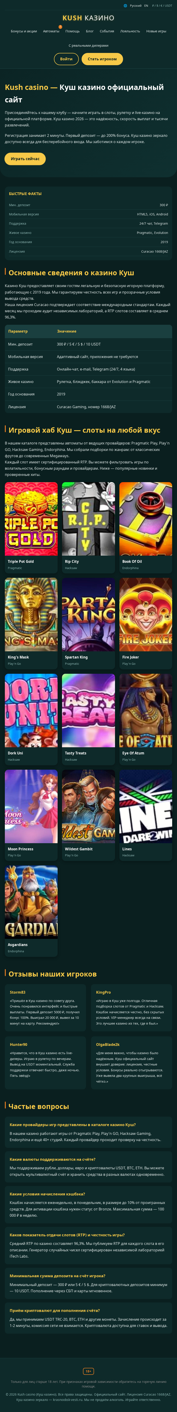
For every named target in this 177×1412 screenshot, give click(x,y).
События (107, 31)
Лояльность (130, 31)
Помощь (72, 31)
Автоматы (51, 31)
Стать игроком (102, 58)
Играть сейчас (25, 158)
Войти (66, 58)
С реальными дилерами (88, 45)
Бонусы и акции (24, 31)
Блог (90, 31)
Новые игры (156, 31)
